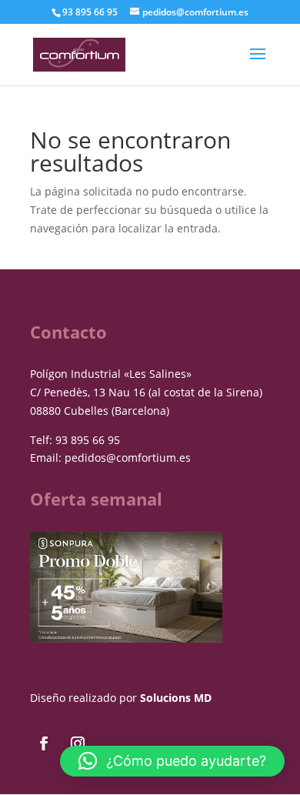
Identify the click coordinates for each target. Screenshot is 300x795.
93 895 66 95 (87, 440)
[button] (172, 761)
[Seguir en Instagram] (78, 743)
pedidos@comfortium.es (128, 457)
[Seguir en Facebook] (44, 743)
